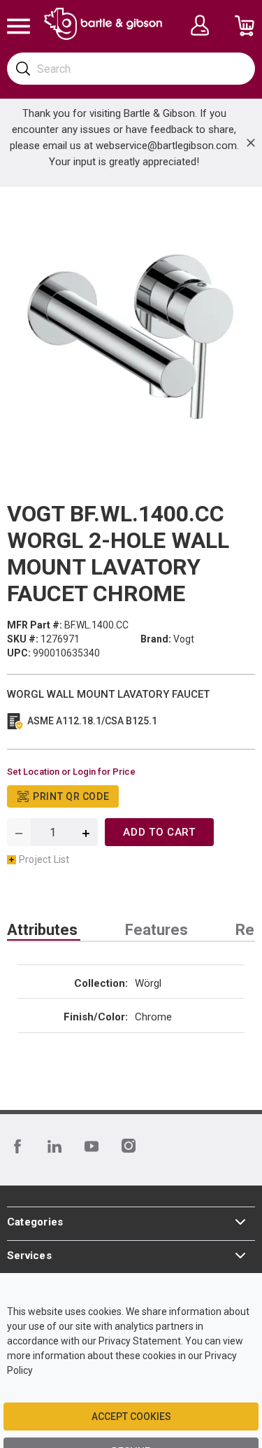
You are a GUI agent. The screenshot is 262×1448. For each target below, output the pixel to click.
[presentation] (43, 930)
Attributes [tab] (42, 930)
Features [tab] (156, 930)
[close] (251, 143)
